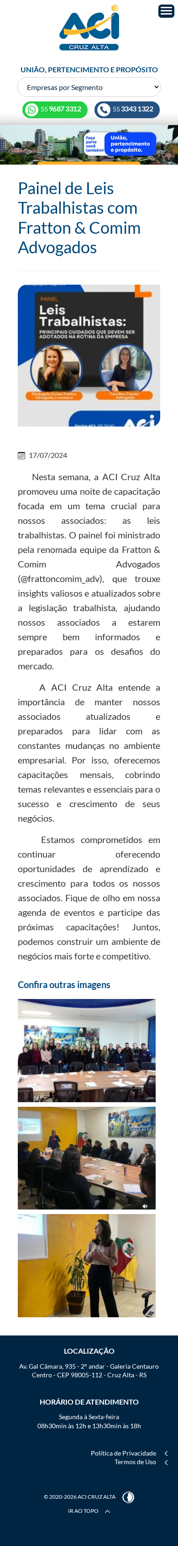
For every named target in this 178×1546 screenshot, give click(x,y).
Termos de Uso (135, 1462)
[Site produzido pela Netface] (128, 1496)
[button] (166, 11)
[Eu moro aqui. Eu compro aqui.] (89, 144)
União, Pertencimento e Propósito (89, 69)
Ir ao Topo (83, 1510)
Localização (89, 1350)
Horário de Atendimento (89, 1401)
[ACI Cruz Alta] (89, 27)
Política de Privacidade (123, 1453)
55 (132, 109)
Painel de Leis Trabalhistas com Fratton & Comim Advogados (79, 217)
